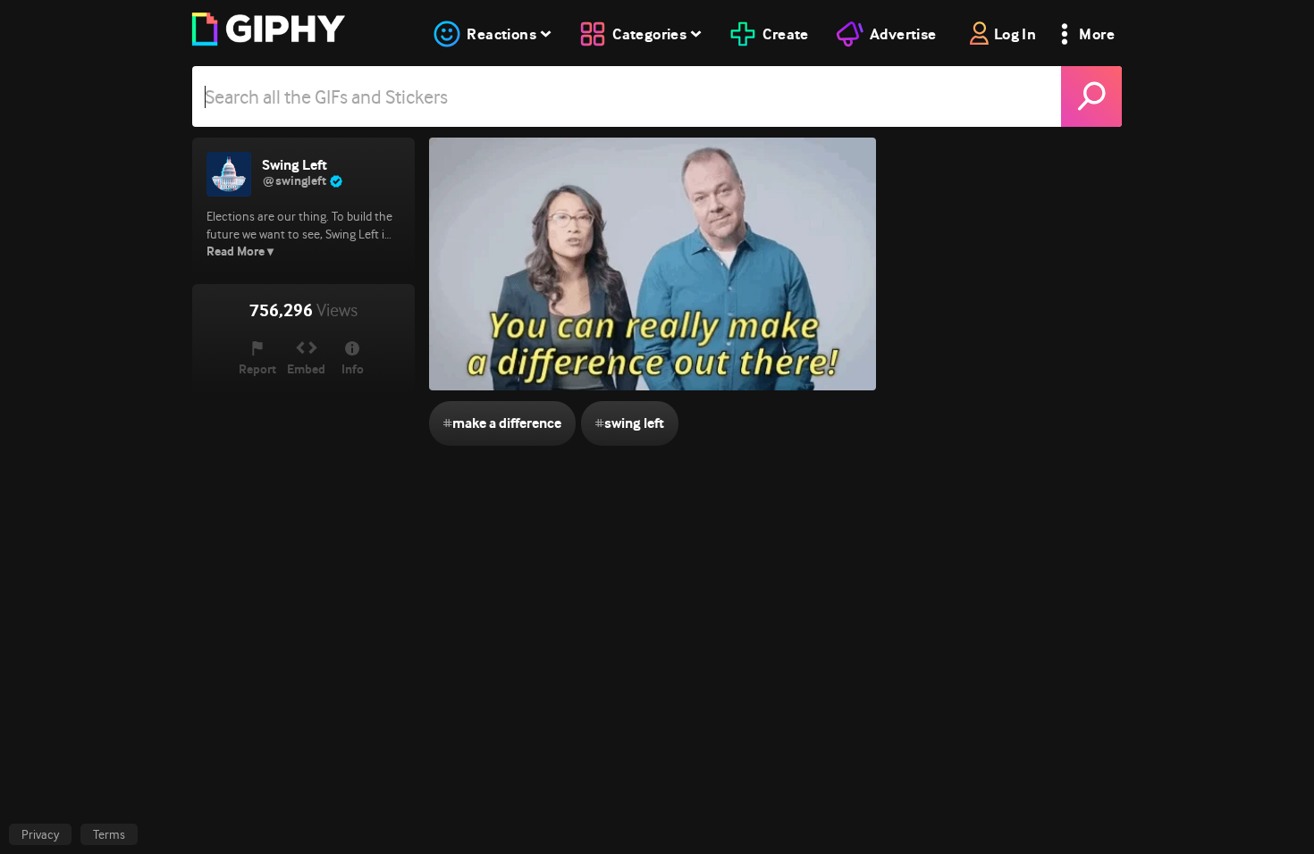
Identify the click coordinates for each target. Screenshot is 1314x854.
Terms (109, 834)
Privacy (40, 834)
